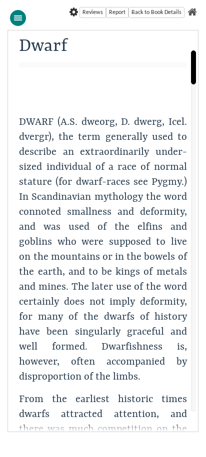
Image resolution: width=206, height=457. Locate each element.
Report (117, 12)
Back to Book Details (157, 12)
